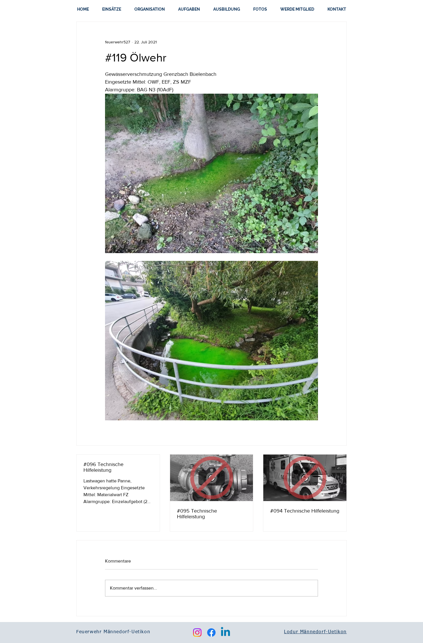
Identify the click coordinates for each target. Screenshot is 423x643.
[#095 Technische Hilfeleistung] (211, 478)
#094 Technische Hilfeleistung (304, 511)
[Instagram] (197, 632)
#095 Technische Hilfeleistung (197, 513)
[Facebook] (211, 632)
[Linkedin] (225, 632)
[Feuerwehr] (304, 478)
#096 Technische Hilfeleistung (103, 467)
